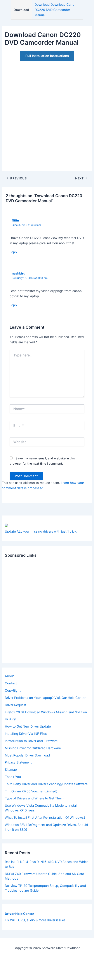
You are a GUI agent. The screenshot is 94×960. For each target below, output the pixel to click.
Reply (13, 252)
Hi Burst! (11, 719)
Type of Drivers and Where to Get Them (34, 798)
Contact (11, 683)
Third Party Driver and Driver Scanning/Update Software (46, 784)
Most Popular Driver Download (27, 755)
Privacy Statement (18, 762)
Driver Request (15, 705)
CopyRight (13, 691)
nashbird (18, 273)
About (9, 676)
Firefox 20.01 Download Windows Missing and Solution (46, 712)
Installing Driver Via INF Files (26, 734)
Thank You (13, 777)
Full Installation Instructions (47, 56)
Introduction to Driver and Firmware (31, 741)
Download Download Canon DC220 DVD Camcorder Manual (56, 10)
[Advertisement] (47, 113)
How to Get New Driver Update (28, 726)
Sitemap (11, 770)
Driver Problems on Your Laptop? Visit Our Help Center (45, 698)
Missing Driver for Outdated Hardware (33, 748)
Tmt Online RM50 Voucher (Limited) (31, 791)
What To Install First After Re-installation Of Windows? (45, 818)
